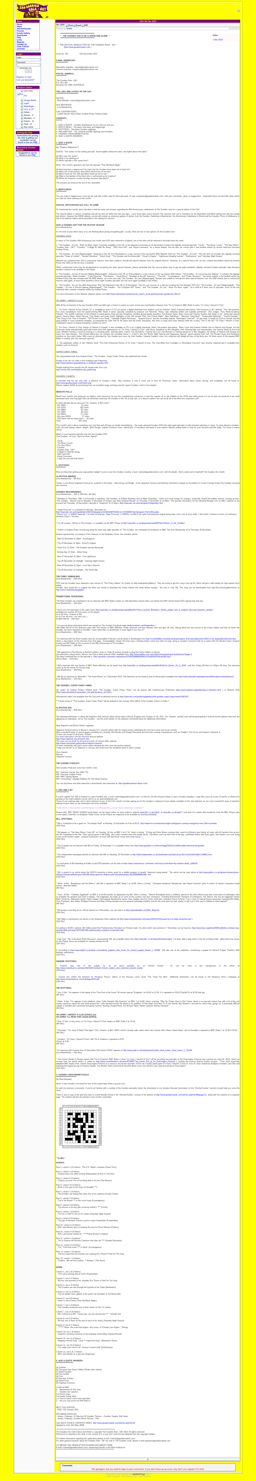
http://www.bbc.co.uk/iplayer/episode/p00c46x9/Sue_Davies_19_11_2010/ (154, 665)
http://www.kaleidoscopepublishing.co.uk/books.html (198, 690)
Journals (20, 49)
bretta (69, 28)
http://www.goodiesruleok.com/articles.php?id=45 (114, 1423)
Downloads (21, 35)
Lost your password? (25, 80)
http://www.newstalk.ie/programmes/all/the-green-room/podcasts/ (206, 676)
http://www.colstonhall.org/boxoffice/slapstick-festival (79, 743)
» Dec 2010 (218, 40)
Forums (20, 31)
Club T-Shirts (22, 46)
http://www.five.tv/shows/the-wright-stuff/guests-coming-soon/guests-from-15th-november (178, 823)
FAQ (18, 37)
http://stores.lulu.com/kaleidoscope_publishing (76, 370)
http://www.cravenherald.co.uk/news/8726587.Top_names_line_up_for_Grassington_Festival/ (135, 1061)
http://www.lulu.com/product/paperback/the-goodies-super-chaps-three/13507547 (154, 696)
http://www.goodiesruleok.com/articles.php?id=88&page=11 (181, 1095)
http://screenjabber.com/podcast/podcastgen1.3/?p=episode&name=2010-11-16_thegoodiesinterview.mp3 (191, 639)
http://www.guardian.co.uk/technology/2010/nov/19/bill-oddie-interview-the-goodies (169, 846)
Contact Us (21, 44)
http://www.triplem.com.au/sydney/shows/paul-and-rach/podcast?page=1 (161, 654)
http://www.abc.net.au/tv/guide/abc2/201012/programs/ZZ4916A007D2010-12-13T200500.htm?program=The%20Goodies (107, 512)
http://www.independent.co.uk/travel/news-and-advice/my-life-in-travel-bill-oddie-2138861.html (172, 854)
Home (19, 24)
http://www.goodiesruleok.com (77, 47)
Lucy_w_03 (28, 109)
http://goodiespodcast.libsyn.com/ (133, 783)
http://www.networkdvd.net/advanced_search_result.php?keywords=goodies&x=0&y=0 (143, 294)
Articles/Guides (23, 29)
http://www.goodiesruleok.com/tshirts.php (73, 383)
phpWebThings (138, 1474)
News (19, 26)
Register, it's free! (24, 77)
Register (20, 42)
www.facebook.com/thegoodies (141, 625)
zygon (26, 103)
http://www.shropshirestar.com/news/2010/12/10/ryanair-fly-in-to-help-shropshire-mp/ (155, 919)
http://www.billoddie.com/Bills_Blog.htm (143, 910)
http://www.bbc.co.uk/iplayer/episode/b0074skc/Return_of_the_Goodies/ (154, 523)
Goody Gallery (23, 33)
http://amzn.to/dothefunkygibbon (70, 590)
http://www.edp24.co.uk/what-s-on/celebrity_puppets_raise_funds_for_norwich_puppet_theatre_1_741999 (115, 950)
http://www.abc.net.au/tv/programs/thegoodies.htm (141, 503)
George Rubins (30, 100)
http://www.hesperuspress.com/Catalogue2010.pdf (77, 979)
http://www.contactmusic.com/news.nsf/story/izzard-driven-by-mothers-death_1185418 (160, 863)
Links (19, 40)
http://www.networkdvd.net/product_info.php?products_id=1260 (83, 692)
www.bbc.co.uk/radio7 (172, 812)
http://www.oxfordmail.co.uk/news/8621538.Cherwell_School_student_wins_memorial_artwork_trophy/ (99, 968)
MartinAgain (29, 106)
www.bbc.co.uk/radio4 (150, 812)
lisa (25, 95)
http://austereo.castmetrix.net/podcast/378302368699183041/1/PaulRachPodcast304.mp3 (132, 656)
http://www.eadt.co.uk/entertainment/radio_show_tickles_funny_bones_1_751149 (157, 1050)
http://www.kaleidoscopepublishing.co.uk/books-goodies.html (82, 363)
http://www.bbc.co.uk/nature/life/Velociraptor (153, 939)
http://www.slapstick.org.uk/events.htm (72, 739)
